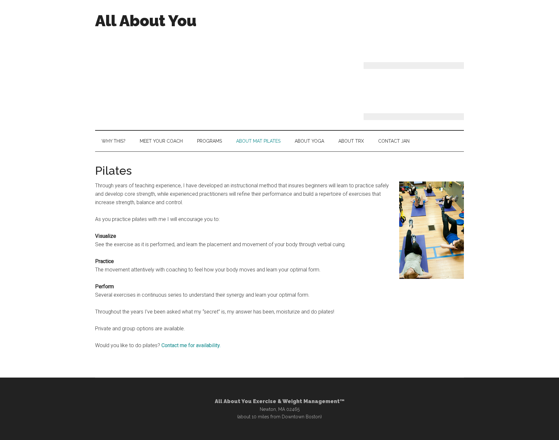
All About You (145, 21)
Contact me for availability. (191, 345)
